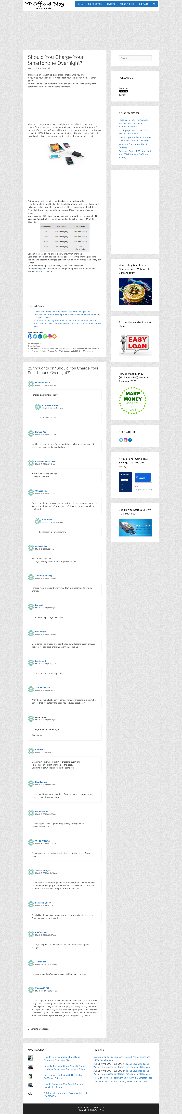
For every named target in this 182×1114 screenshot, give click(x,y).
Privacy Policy (98, 1107)
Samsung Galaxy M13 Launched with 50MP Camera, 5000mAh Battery (135, 154)
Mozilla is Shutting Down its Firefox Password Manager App (62, 311)
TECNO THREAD (127, 4)
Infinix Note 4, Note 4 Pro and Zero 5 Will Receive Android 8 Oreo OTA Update (61, 351)
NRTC (96, 1078)
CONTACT (143, 4)
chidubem (98, 1057)
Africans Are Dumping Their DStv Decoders (126, 1081)
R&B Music (40, 631)
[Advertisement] (91, 28)
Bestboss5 (47, 519)
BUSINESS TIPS (95, 4)
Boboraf (39, 605)
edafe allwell (41, 932)
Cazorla (39, 749)
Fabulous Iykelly (43, 903)
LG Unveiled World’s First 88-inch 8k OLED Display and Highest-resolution (133, 123)
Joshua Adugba (42, 870)
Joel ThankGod (42, 687)
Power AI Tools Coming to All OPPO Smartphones (127, 1078)
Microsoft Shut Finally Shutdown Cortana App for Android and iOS (65, 320)
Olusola (97, 1081)
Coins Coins (41, 546)
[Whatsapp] (45, 336)
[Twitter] (35, 336)
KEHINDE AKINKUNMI (45, 461)
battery (43, 201)
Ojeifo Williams (42, 841)
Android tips (35, 346)
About (86, 1107)
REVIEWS (111, 4)
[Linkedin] (40, 336)
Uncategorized (36, 344)
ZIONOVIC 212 (42, 988)
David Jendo (41, 782)
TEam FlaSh (41, 961)
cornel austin (41, 811)
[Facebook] (30, 336)
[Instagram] (49, 336)
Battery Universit (43, 271)
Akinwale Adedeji (50, 405)
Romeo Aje (40, 432)
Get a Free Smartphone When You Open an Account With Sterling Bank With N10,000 (64, 348)
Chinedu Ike (41, 491)
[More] (54, 336)
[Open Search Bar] (154, 4)
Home (80, 4)
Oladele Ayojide (42, 382)
